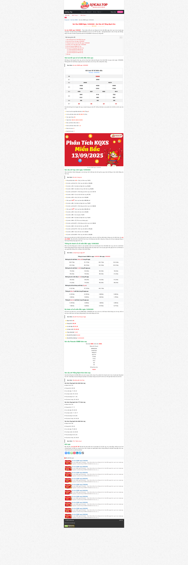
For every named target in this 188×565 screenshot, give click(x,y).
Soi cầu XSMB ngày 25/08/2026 (80, 496)
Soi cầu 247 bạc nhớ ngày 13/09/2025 (75, 41)
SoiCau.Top (68, 12)
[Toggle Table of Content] (120, 37)
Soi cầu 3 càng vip (77, 177)
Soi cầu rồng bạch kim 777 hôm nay (76, 51)
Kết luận (68, 54)
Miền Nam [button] (83, 15)
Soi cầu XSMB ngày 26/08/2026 (80, 490)
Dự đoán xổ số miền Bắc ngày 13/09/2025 (76, 44)
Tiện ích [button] (99, 12)
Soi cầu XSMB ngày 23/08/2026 (80, 508)
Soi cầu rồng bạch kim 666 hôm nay (76, 49)
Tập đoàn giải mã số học (78, 380)
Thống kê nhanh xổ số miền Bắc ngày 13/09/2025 (78, 43)
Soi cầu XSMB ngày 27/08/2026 (80, 484)
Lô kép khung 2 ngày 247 (79, 252)
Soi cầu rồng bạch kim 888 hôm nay (76, 52)
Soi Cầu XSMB (74, 20)
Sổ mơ (94, 12)
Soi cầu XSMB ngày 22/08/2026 (80, 514)
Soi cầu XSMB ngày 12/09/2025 (80, 65)
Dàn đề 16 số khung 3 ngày (79, 316)
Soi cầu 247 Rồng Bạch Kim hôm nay (75, 48)
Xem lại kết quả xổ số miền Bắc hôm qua (76, 39)
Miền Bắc (67, 15)
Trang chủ (83, 12)
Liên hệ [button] (121, 520)
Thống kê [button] (89, 12)
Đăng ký (120, 12)
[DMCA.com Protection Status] (69, 526)
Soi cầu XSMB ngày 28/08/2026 (80, 478)
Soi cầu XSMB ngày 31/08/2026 (80, 460)
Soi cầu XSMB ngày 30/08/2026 (80, 466)
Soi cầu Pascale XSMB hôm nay (74, 46)
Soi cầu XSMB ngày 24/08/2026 (80, 502)
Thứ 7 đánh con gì (77, 441)
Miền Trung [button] (74, 15)
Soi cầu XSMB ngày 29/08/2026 (80, 472)
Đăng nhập (113, 12)
